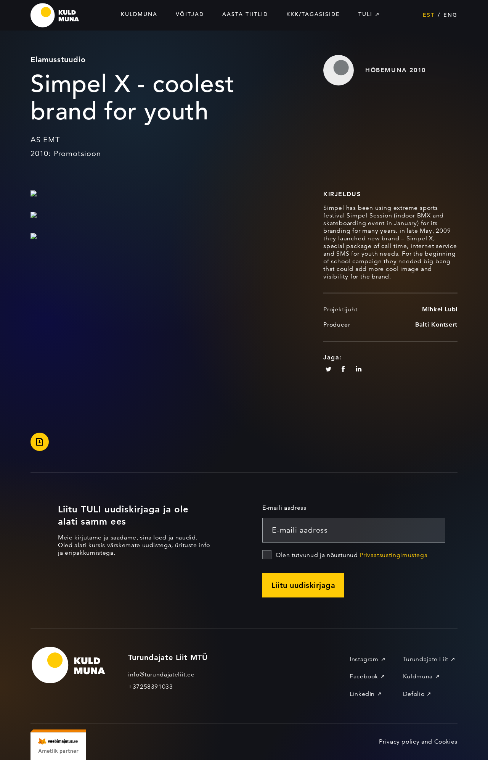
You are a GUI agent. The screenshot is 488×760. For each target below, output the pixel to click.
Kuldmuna (139, 14)
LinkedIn (362, 694)
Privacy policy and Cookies (418, 742)
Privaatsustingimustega (393, 555)
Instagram (364, 659)
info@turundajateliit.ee (161, 674)
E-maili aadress (284, 508)
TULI (365, 14)
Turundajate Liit (425, 659)
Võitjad (190, 14)
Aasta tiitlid (245, 14)
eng (450, 14)
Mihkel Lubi (440, 309)
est (429, 14)
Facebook (364, 676)
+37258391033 (150, 687)
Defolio (413, 694)
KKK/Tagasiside (313, 14)
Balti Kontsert (436, 324)
